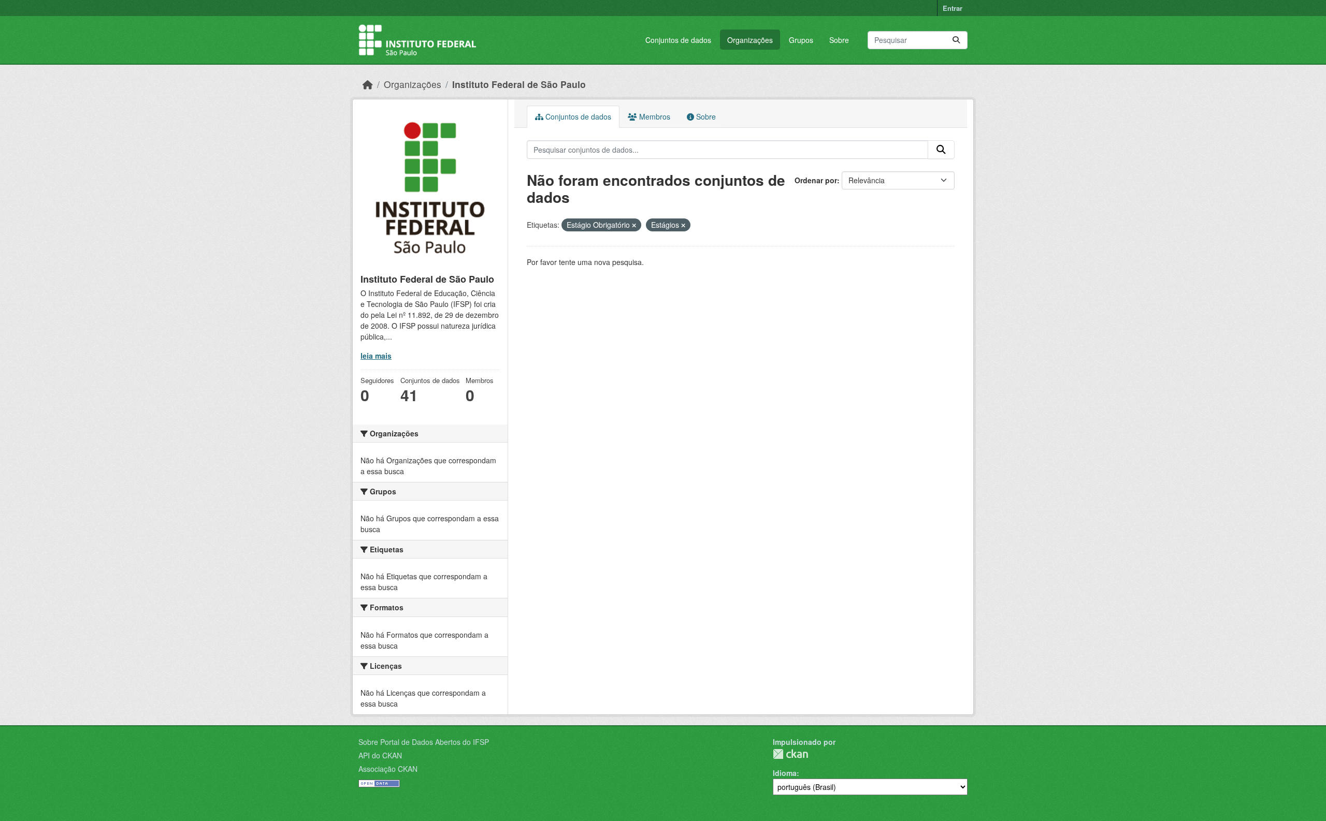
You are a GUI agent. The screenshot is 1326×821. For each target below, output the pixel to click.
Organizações (750, 40)
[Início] (368, 84)
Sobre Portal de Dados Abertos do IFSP (423, 742)
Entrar (952, 8)
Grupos (801, 40)
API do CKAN (380, 755)
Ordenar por (816, 180)
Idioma (785, 773)
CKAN (790, 754)
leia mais (376, 355)
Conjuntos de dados (678, 40)
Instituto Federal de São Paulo (519, 84)
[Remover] (634, 225)
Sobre (839, 40)
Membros (653, 116)
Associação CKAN (387, 769)
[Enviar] (956, 40)
